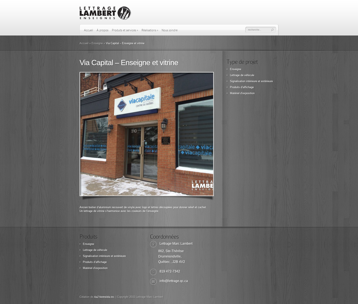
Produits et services (125, 30)
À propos (102, 30)
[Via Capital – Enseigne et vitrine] (146, 134)
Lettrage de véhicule (242, 75)
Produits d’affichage (242, 87)
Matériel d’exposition (242, 93)
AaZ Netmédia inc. (104, 296)
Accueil (88, 30)
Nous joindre (170, 30)
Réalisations (150, 30)
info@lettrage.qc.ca (174, 281)
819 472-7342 (170, 271)
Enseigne (97, 43)
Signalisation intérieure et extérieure (251, 81)
